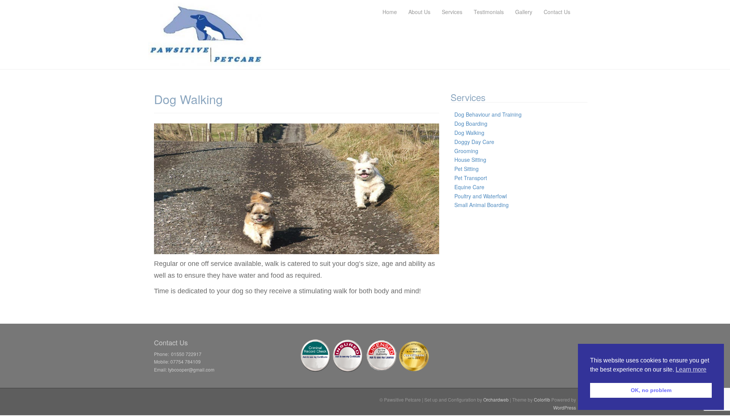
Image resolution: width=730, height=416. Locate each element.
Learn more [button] (691, 369)
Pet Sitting (466, 168)
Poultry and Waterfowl (480, 196)
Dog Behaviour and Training (488, 114)
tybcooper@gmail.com (191, 369)
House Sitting (470, 159)
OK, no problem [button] (651, 390)
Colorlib (542, 399)
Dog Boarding (470, 123)
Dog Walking (469, 132)
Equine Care (469, 187)
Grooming (466, 151)
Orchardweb (496, 399)
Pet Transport (470, 178)
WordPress (564, 407)
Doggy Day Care (474, 142)
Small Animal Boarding (481, 205)
